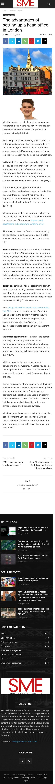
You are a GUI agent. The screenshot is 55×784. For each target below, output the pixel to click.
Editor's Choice (16, 10)
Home (5, 10)
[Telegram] (38, 41)
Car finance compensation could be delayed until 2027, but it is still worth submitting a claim (33, 544)
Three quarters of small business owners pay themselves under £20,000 (33, 611)
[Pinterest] (31, 41)
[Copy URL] (44, 41)
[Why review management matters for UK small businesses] (8, 559)
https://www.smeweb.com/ (27, 485)
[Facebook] (5, 41)
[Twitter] (12, 41)
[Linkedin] (18, 41)
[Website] (25, 489)
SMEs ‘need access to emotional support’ (13, 463)
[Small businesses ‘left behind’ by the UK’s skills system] (8, 582)
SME (6, 35)
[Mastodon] (30, 489)
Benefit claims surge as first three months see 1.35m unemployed (41, 465)
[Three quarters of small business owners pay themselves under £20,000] (8, 613)
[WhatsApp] (25, 41)
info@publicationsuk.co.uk (24, 741)
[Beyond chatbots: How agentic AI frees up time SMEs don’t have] (8, 531)
